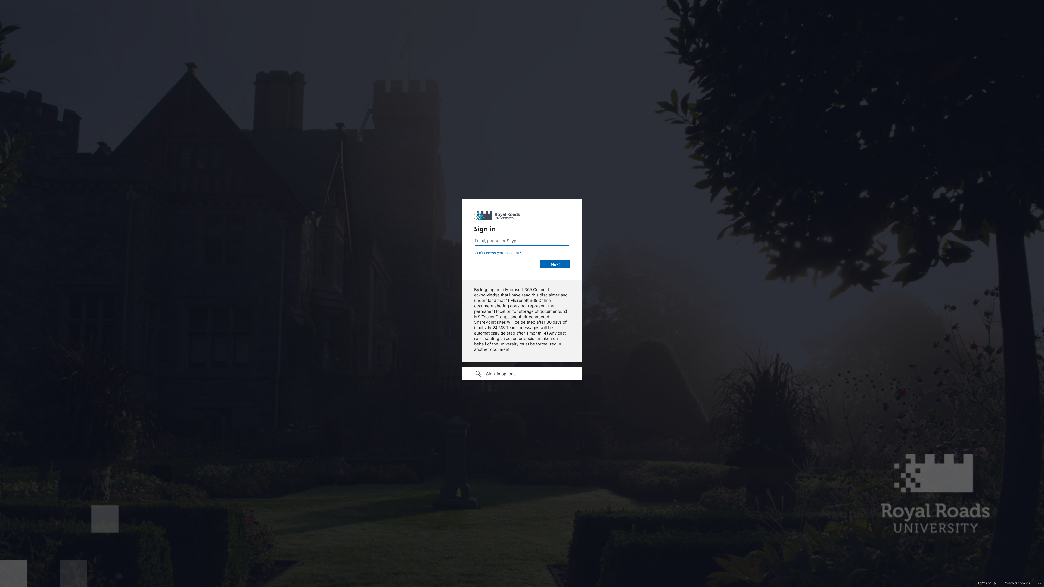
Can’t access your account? (498, 253)
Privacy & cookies (1016, 583)
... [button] (1038, 582)
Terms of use (987, 583)
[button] (522, 373)
